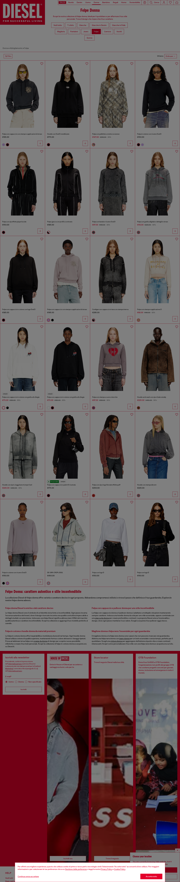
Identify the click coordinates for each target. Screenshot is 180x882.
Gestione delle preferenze (76, 869)
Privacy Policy (106, 869)
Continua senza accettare (28, 876)
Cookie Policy (119, 869)
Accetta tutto (151, 876)
